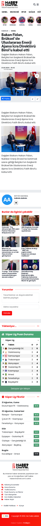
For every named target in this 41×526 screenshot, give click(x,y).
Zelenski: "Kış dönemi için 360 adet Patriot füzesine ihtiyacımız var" (10, 230)
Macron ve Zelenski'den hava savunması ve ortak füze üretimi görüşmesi (10, 252)
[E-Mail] (16, 203)
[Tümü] (38, 326)
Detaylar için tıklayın (20, 388)
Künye (21, 505)
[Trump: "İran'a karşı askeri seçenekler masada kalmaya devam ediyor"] (11, 264)
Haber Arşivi (9, 499)
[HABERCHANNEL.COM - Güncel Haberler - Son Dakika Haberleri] (9, 4)
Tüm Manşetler (10, 494)
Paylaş (7, 98)
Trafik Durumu (10, 489)
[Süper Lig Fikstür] (38, 397)
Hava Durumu (9, 487)
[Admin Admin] (7, 199)
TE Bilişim (26, 523)
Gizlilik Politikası (10, 505)
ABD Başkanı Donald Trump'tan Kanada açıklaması (29, 229)
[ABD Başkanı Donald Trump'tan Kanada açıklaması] (30, 220)
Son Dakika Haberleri (12, 497)
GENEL (4, 12)
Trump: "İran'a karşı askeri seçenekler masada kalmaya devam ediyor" (10, 274)
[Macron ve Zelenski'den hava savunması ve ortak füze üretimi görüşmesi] (11, 241)
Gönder (6, 313)
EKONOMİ (14, 12)
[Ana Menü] (38, 4)
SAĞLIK (32, 12)
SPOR (23, 12)
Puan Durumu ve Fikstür (13, 492)
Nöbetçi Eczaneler (11, 485)
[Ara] (34, 4)
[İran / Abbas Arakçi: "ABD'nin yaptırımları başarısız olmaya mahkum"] (30, 241)
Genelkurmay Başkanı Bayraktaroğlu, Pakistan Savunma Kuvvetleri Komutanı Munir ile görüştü (30, 276)
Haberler (4, 31)
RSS (6, 516)
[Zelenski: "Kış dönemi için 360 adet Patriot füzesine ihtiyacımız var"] (11, 220)
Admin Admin (20, 198)
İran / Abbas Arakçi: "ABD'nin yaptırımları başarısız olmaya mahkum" (29, 252)
